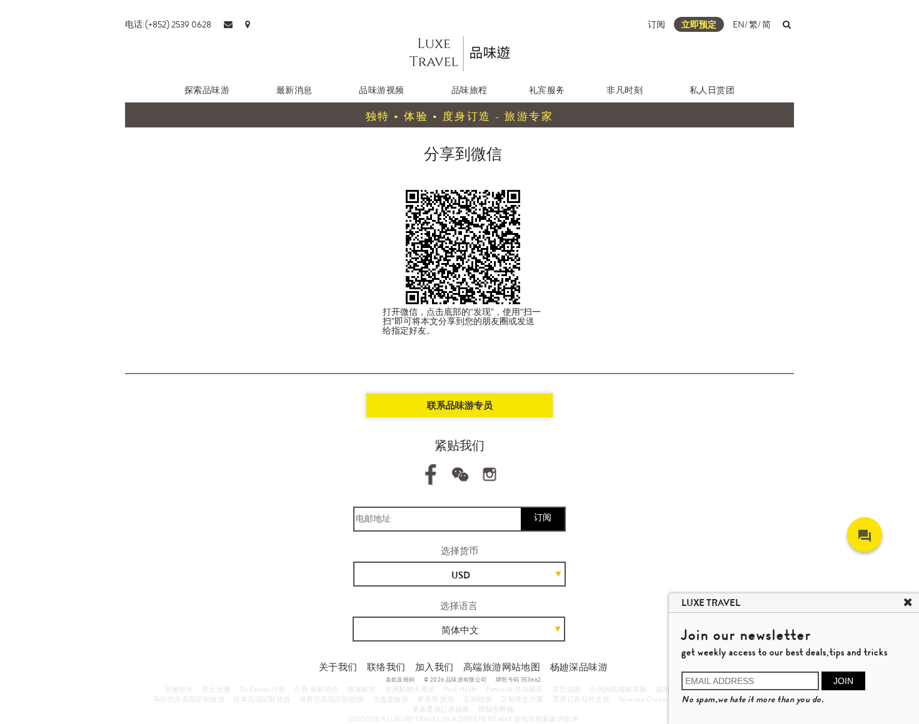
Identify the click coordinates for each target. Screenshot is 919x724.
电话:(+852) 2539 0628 (168, 24)
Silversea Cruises (643, 699)
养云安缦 (216, 689)
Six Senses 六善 (262, 689)
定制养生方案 (522, 699)
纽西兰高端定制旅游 (331, 699)
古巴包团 (566, 689)
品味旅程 (469, 90)
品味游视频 (381, 90)
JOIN (843, 681)
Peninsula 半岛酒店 (514, 689)
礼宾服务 (547, 90)
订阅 (656, 24)
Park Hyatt (460, 689)
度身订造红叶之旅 (581, 699)
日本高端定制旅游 (261, 699)
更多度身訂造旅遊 (441, 709)
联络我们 (386, 667)
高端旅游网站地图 (501, 667)
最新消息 (294, 90)
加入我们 (434, 667)
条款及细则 (400, 679)
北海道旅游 (390, 699)
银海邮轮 (362, 689)
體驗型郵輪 (496, 709)
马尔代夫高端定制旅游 (188, 699)
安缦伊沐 (178, 689)
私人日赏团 (712, 90)
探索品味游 (207, 90)
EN (739, 24)
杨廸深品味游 (579, 667)
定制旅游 (477, 699)
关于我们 (338, 667)
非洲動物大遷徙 (410, 689)
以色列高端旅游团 (618, 689)
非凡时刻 (624, 90)
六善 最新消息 (316, 689)
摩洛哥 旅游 (435, 699)
